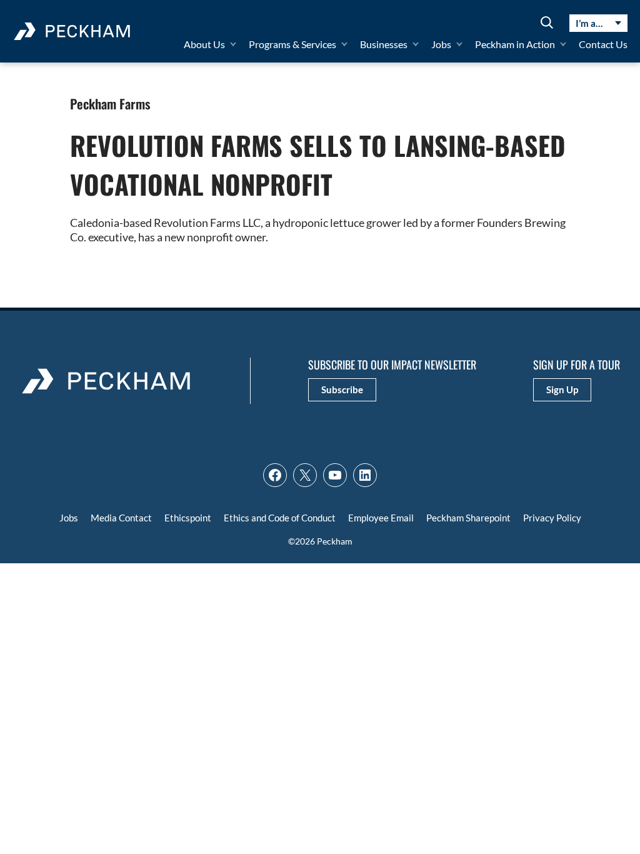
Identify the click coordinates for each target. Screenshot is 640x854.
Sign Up (562, 389)
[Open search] (547, 23)
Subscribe (342, 389)
